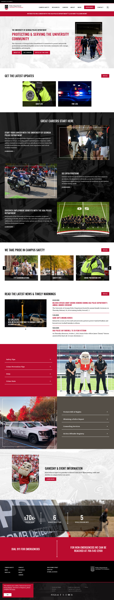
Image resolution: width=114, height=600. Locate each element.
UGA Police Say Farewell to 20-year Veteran (69, 330)
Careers (65, 7)
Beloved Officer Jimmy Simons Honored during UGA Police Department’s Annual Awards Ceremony (80, 304)
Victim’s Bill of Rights (72, 412)
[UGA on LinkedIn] (72, 595)
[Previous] (5, 273)
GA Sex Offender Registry (73, 434)
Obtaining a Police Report (73, 419)
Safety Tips (10, 359)
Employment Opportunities (74, 587)
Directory (54, 589)
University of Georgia (7, 1)
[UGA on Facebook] (60, 595)
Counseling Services (71, 426)
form (13, 589)
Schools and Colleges (56, 587)
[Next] (109, 273)
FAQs (8, 374)
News (79, 7)
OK (7, 595)
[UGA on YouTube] (69, 595)
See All (105, 76)
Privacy (86, 587)
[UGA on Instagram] (66, 595)
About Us (16, 52)
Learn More (9, 151)
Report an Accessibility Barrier (75, 591)
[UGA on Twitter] (63, 595)
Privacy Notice (8, 587)
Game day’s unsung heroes (63, 318)
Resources (56, 7)
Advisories (89, 7)
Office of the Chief (41, 52)
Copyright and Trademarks (74, 589)
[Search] (107, 7)
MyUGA (53, 591)
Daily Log (7, 572)
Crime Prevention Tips (15, 367)
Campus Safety (44, 7)
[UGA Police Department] (15, 7)
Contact (100, 7)
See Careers (27, 52)
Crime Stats (11, 381)
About (72, 7)
